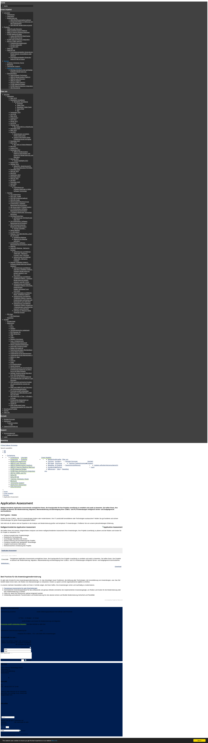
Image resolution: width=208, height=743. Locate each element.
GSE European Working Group (19, 202)
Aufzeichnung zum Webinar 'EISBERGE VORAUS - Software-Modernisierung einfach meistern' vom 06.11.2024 (23, 279)
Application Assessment (14, 68)
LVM (11, 336)
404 (11, 425)
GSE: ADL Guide (15, 200)
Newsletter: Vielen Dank (24, 107)
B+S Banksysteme (15, 364)
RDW (11, 359)
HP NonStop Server (16, 38)
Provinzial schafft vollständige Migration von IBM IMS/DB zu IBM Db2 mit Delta (21, 392)
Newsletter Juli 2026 (7, 615)
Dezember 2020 (15, 128)
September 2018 (15, 112)
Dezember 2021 (15, 141)
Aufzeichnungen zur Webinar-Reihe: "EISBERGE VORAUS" (23, 293)
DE (5, 451)
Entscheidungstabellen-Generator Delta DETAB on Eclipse (20, 58)
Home (3, 3)
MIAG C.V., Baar (15, 357)
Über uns (4, 91)
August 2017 (14, 118)
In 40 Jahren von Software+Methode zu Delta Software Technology (22, 189)
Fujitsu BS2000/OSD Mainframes (20, 36)
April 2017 (13, 120)
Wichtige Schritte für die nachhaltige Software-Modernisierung (21, 71)
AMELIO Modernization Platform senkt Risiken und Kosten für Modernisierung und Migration (23, 154)
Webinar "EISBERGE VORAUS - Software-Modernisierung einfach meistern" (20, 264)
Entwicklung (11, 15)
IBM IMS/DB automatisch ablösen (20, 20)
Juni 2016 (13, 123)
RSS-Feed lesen (15, 316)
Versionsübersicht (9, 433)
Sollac (12, 362)
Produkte (7, 27)
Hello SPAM (20, 109)
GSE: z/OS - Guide (15, 196)
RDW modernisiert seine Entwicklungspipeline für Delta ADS (21, 406)
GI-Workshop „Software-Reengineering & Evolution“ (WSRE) (21, 244)
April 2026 (13, 184)
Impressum (7, 421)
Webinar (13, 246)
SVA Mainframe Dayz (16, 216)
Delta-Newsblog (6, 710)
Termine (9, 193)
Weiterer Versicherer (16, 339)
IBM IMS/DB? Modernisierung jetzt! (21, 25)
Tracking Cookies (12, 423)
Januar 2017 (14, 121)
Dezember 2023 (15, 170)
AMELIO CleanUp (15, 81)
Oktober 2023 (14, 164)
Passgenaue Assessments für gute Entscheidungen (20, 588)
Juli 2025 (13, 180)
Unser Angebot (6, 9)
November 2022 (15, 150)
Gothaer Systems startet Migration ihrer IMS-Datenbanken (21, 374)
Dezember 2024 (15, 177)
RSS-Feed (10, 314)
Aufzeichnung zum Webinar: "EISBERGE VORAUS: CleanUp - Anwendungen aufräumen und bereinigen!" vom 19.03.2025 (23, 299)
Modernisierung (12, 18)
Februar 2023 (14, 159)
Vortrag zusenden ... (20, 228)
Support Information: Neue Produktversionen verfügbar (22, 138)
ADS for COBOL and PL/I (14, 41)
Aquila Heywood (15, 366)
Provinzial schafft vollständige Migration (13, 624)
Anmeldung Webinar (20, 237)
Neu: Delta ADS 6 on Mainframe (23, 127)
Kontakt (3, 416)
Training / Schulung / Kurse (15, 63)
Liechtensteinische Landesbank (19, 330)
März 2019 (13, 98)
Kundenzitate (11, 321)
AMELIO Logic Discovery (14, 29)
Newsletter (10, 96)
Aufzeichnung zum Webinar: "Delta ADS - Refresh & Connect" (22, 259)
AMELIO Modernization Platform (17, 31)
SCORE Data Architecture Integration (18, 39)
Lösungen (7, 13)
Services (6, 61)
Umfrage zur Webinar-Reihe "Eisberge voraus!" (22, 311)
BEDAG (37, 630)
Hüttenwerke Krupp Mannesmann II (21, 355)
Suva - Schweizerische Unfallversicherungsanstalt (18, 342)
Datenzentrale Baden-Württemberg (21, 350)
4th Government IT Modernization (20, 207)
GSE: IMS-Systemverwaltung (18, 198)
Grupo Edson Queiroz (17, 352)
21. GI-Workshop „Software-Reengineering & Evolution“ (19, 210)
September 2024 (15, 175)
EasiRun (12, 328)
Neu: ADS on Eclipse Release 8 (23, 145)
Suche (6, 6)
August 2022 (14, 148)
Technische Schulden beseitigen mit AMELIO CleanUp (18, 627)
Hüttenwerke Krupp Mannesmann (20, 353)
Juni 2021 (13, 132)
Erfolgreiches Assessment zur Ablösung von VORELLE (19, 401)
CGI (11, 325)
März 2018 (13, 116)
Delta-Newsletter (6, 707)
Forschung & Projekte (10, 409)
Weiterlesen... (5, 563)
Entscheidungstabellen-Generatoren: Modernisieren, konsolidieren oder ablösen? (21, 54)
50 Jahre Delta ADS (16, 45)
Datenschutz (14, 677)
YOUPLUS (13, 403)
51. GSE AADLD (14, 232)
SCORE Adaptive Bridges (14, 34)
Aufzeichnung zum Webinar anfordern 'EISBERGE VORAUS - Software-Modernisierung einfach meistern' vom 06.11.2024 (23, 271)
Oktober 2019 (14, 125)
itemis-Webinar (15, 230)
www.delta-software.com (8, 696)
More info (54, 741)
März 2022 (13, 143)
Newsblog (10, 318)
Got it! (199, 740)
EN (5, 452)
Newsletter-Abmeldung (21, 102)
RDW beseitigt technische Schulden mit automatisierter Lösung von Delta (21, 384)
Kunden (6, 319)
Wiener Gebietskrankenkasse (19, 344)
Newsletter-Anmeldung (17, 100)
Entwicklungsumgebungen (18, 43)
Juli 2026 (13, 186)
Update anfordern (12, 435)
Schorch (12, 361)
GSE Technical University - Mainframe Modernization (18, 226)
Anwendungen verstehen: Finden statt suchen (21, 135)
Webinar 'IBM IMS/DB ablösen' (26, 612)
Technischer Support (13, 66)
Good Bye (20, 103)
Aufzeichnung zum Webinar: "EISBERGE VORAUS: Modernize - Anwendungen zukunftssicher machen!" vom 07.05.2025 (23, 306)
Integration (10, 16)
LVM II (12, 337)
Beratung (10, 64)
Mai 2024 (13, 173)
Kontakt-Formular (9, 419)
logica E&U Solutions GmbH (18, 346)
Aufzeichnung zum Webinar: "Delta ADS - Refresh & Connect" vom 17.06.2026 (22, 253)
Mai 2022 (13, 146)
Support (3, 430)
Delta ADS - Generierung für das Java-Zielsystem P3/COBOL (23, 167)
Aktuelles (7, 95)
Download (118, 566)
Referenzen (10, 323)
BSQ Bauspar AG (15, 332)
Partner (6, 411)
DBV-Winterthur (15, 334)
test (18, 111)
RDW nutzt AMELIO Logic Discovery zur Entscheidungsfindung (21, 388)
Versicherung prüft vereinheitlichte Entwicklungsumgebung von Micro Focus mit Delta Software (21, 369)
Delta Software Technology (18, 75)
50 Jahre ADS (14, 47)
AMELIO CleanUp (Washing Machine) (18, 32)
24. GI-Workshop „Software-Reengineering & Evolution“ (19, 222)
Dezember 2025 (15, 182)
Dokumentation (12, 73)
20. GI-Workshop (15, 195)
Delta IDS (10, 48)
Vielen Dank (20, 105)
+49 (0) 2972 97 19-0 (10, 685)
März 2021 (13, 130)
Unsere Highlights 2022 (21, 161)
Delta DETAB (11, 50)
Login (5, 437)
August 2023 (14, 162)
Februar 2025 (14, 178)
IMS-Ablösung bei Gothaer (9, 618)
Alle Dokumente (15, 88)
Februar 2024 (14, 171)
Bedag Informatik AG (16, 348)
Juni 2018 (13, 114)
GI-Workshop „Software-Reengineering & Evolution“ (18, 204)
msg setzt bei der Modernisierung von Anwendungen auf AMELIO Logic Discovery (21, 378)
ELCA (11, 327)
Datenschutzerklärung (11, 426)
